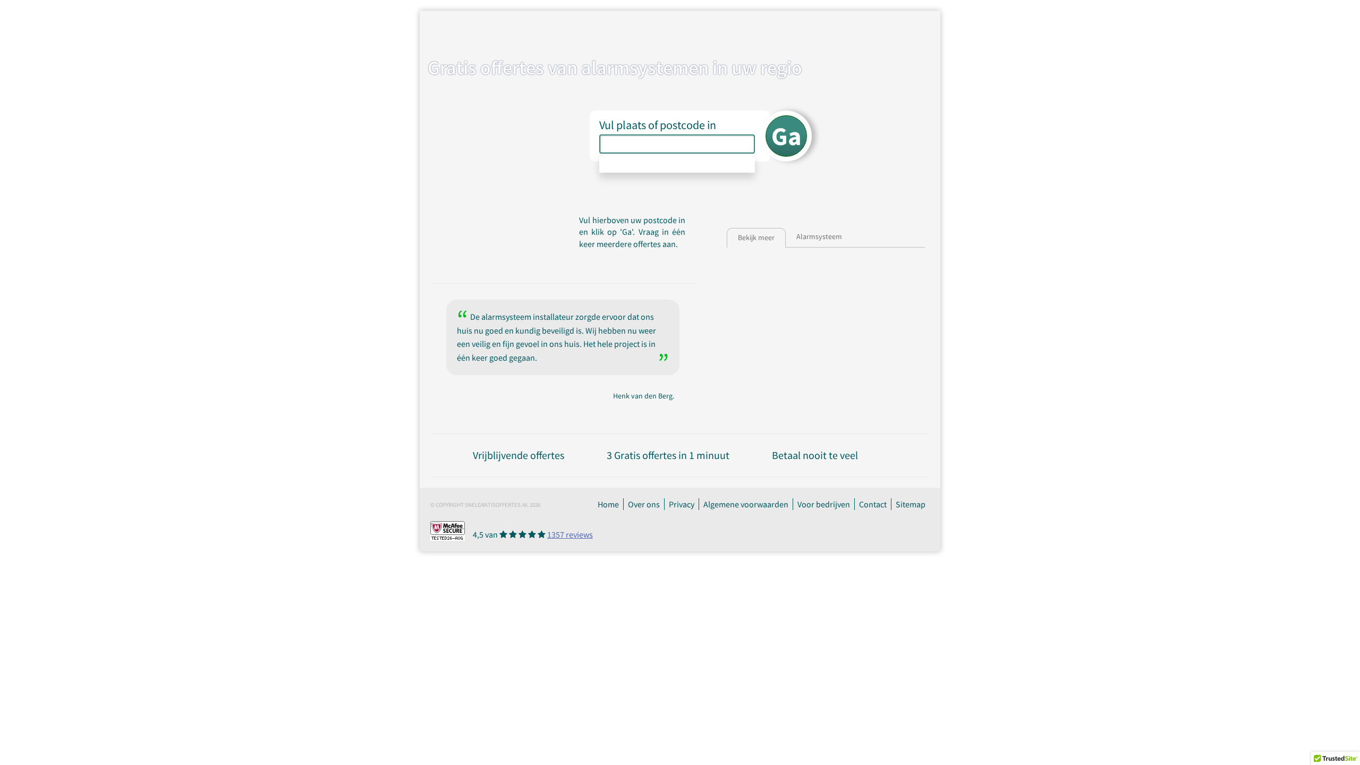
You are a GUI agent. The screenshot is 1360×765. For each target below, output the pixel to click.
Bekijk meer (756, 237)
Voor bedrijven (823, 504)
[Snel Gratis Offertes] (517, 30)
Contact (873, 504)
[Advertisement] (886, 287)
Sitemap (910, 504)
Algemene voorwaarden (745, 504)
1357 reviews (570, 534)
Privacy (681, 504)
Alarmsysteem (819, 236)
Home (608, 504)
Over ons (644, 504)
